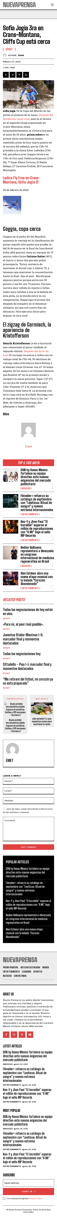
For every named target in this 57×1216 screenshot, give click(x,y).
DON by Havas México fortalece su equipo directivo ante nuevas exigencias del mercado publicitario (36, 477)
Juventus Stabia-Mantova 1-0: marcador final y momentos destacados (23, 639)
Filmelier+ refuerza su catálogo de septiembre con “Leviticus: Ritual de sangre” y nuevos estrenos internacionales (37, 503)
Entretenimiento (30, 514)
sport (6, 618)
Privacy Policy (35, 1198)
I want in (26, 1191)
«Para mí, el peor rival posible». (23, 624)
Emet (21, 55)
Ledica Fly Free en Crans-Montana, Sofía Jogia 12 (21, 180)
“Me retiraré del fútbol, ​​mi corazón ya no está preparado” (28, 681)
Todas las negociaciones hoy (21, 654)
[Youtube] (30, 1034)
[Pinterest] (19, 75)
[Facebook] (6, 75)
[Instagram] (14, 1034)
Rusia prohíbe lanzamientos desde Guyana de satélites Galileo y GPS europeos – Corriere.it (15, 726)
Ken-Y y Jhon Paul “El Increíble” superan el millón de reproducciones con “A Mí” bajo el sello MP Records (37, 529)
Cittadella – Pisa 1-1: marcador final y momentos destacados (27, 666)
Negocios (26, 488)
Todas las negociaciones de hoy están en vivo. (28, 611)
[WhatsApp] (26, 75)
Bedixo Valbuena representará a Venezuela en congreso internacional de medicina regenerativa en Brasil (28, 918)
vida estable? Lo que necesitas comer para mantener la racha (42, 721)
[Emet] (5, 55)
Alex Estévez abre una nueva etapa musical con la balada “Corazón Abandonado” (37, 578)
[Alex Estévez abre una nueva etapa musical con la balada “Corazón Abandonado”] (10, 578)
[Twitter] (12, 75)
